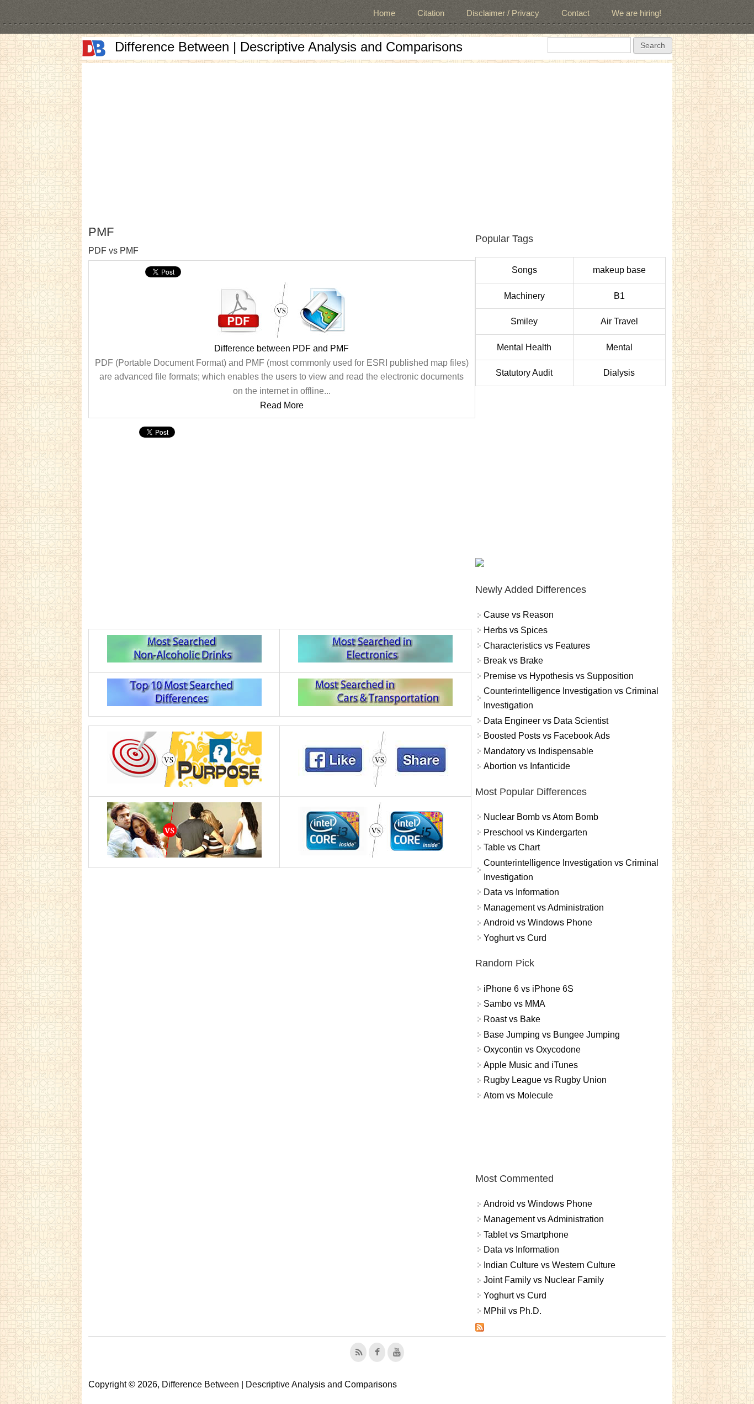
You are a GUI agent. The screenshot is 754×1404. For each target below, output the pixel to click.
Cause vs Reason (519, 614)
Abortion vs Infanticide (527, 766)
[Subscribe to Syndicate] (479, 1328)
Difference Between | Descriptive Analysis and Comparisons (289, 46)
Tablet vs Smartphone (526, 1234)
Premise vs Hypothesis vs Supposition (559, 676)
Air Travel (619, 321)
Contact (575, 13)
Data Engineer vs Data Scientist (546, 720)
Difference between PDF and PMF (281, 348)
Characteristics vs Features (537, 645)
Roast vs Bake (512, 1019)
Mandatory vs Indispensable (538, 751)
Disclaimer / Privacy (502, 13)
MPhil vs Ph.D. (512, 1311)
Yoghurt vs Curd (515, 938)
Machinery (524, 296)
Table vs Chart (512, 847)
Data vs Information (521, 892)
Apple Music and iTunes (531, 1065)
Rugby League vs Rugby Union (545, 1080)
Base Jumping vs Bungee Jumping (552, 1034)
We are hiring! (636, 13)
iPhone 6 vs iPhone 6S (529, 988)
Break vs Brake (513, 660)
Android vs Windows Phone (538, 922)
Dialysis (619, 372)
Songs (524, 270)
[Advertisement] (377, 140)
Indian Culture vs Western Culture (549, 1265)
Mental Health (524, 347)
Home (384, 13)
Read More (282, 405)
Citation (430, 13)
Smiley (524, 321)
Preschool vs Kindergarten (535, 832)
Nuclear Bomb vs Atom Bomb (541, 817)
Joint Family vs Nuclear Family (544, 1280)
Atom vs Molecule (518, 1095)
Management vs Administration (544, 907)
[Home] (94, 48)
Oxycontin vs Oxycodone (532, 1049)
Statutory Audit (524, 372)
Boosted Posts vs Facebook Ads (547, 735)
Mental (619, 347)
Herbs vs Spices (516, 630)
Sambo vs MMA (514, 1003)
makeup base (619, 270)
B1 (619, 296)
